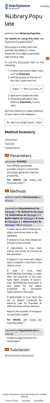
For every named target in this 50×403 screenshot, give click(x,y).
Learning (44, 6)
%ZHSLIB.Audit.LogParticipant (19, 355)
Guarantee (26, 400)
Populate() (10, 143)
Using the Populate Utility (19, 41)
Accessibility (38, 400)
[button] (7, 155)
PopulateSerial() (12, 147)
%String (9, 333)
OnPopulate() (11, 139)
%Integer (10, 211)
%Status (9, 200)
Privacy (8, 400)
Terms (15, 400)
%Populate (10, 46)
